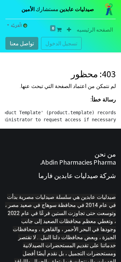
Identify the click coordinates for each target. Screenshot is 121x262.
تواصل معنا (22, 43)
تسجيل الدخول (61, 43)
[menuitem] (95, 29)
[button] (69, 29)
